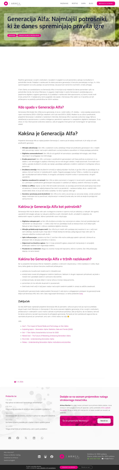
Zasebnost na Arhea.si (11, 458)
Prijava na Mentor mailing (12, 455)
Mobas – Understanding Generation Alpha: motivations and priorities (46, 342)
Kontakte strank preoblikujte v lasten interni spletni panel (28, 422)
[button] (79, 3)
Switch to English (9, 460)
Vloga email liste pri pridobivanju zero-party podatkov (26, 429)
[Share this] (18, 438)
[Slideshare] (45, 456)
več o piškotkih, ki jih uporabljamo (46, 468)
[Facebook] (51, 456)
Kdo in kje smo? (9, 452)
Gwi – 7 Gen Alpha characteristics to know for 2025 (40, 332)
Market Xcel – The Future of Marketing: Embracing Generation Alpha (46, 336)
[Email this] (10, 438)
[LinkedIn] (39, 456)
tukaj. (81, 294)
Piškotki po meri (85, 467)
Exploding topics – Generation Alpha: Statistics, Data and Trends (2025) (47, 329)
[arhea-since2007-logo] (12, 3)
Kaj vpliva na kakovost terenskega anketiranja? (24, 403)
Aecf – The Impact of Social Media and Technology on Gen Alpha (45, 326)
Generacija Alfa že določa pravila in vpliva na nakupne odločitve (30, 416)
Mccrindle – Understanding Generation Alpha (38, 339)
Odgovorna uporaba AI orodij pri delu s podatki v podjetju (28, 409)
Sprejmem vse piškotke (68, 467)
